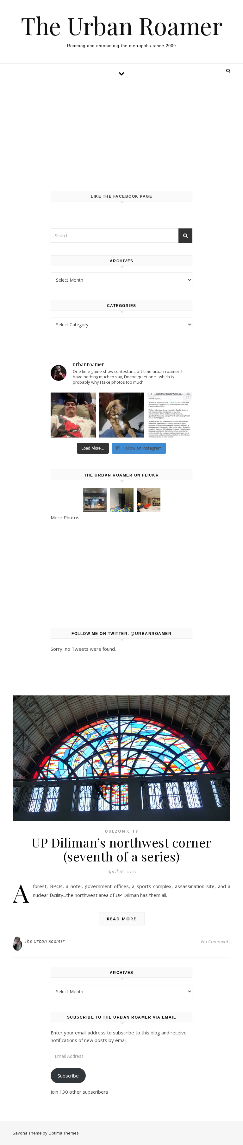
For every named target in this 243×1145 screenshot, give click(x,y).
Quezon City (122, 831)
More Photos (65, 517)
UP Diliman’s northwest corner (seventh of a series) (121, 849)
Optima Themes (63, 1133)
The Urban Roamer (121, 25)
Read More (121, 919)
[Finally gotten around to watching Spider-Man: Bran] (73, 415)
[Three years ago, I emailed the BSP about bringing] (169, 415)
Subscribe (68, 1075)
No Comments (215, 941)
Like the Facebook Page (121, 196)
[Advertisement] (121, 130)
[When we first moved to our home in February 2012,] (121, 415)
